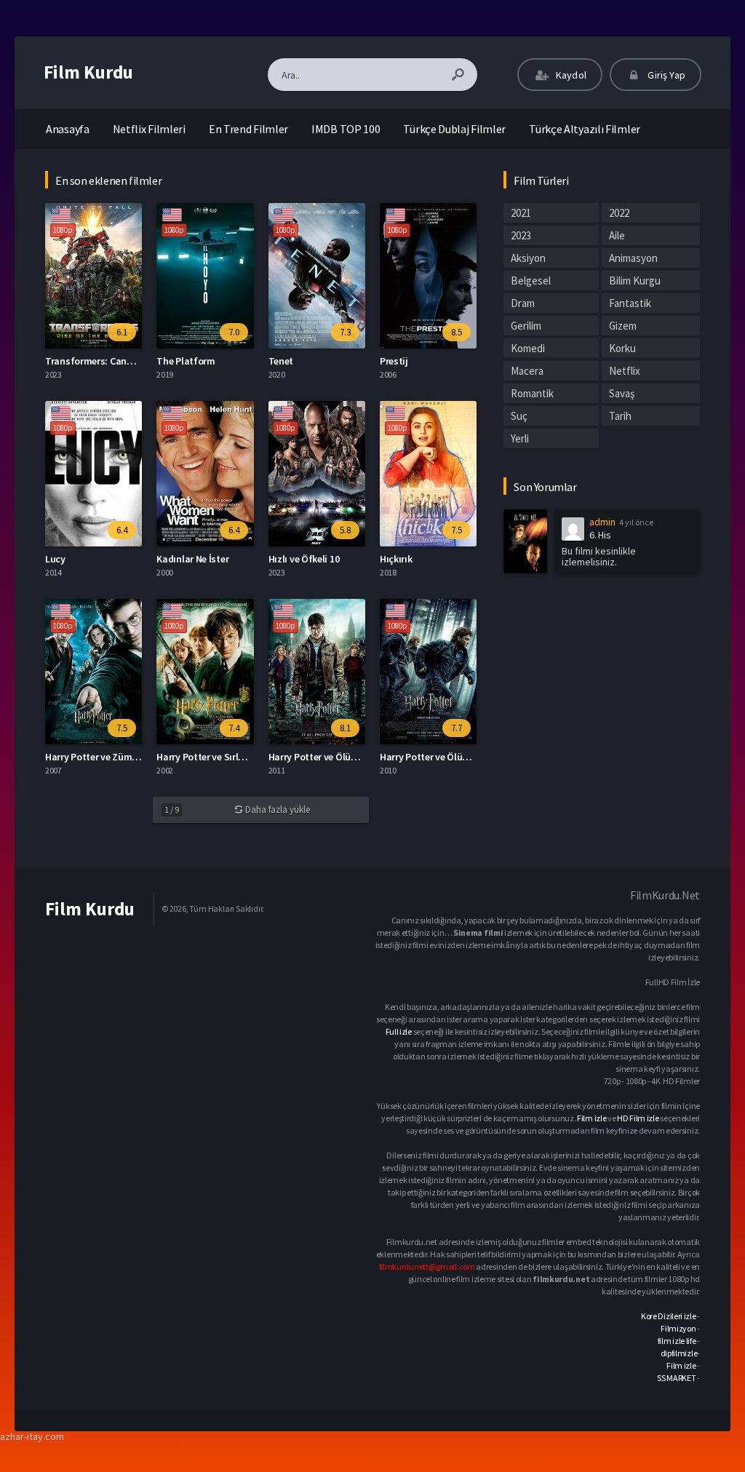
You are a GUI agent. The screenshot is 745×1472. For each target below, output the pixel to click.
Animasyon (633, 258)
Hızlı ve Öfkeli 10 (304, 558)
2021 (521, 213)
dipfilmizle (679, 1353)
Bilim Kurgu (635, 280)
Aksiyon (528, 258)
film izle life (677, 1340)
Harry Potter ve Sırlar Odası (215, 756)
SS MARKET (676, 1377)
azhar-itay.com (32, 1436)
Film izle (591, 1118)
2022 (619, 213)
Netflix (624, 371)
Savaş (621, 393)
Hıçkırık (396, 558)
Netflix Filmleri (149, 129)
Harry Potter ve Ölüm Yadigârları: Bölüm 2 (358, 756)
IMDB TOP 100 (345, 129)
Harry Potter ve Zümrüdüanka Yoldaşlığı (131, 756)
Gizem (623, 326)
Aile (617, 235)
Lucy (55, 558)
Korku (622, 348)
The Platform (185, 360)
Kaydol (570, 74)
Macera (527, 371)
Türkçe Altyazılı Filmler (584, 129)
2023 (521, 235)
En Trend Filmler (248, 129)
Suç (519, 416)
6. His (599, 534)
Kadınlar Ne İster (192, 558)
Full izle (399, 1031)
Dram (523, 303)
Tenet (281, 360)
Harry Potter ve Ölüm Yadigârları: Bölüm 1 (469, 756)
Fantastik (630, 303)
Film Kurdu (88, 72)
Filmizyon (678, 1328)
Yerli (520, 438)
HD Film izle (637, 1118)
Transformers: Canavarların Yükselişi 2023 (135, 360)
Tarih (620, 416)
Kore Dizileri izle (668, 1315)
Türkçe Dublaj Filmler (454, 129)
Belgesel (531, 280)
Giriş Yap (665, 74)
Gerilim (526, 326)
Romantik (532, 393)
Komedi (528, 348)
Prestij (394, 360)
